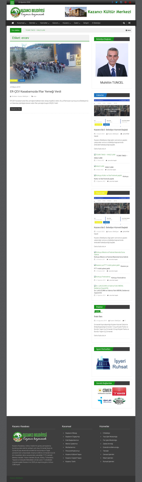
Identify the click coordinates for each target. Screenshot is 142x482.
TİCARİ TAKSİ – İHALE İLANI (35, 30)
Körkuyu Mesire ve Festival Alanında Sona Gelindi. (111, 257)
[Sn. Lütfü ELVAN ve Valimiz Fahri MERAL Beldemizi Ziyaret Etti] (111, 287)
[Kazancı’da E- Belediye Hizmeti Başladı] (112, 113)
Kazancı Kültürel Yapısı (73, 454)
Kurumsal (20, 23)
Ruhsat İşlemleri (108, 461)
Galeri (76, 23)
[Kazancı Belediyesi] (13, 23)
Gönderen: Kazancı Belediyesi (20, 96)
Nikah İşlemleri (108, 458)
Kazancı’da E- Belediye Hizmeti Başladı (111, 130)
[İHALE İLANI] (99, 166)
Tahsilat (105, 451)
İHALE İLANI (109, 167)
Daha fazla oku (99, 149)
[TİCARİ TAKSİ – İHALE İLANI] (104, 154)
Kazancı (66, 23)
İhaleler (98, 311)
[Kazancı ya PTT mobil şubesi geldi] (107, 265)
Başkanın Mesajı (71, 433)
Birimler (32, 23)
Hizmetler (43, 23)
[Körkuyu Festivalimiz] (102, 277)
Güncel (55, 23)
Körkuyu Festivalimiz (118, 278)
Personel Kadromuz (73, 451)
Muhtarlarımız (70, 447)
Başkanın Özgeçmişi (73, 437)
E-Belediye (96, 23)
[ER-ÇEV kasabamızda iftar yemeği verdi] (45, 63)
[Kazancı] (29, 437)
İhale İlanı (98, 316)
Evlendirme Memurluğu (111, 447)
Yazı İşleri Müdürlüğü (110, 437)
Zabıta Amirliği (108, 444)
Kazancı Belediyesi (113, 134)
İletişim (86, 23)
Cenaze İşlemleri (108, 454)
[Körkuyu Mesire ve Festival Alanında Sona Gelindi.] (111, 253)
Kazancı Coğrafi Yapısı (73, 458)
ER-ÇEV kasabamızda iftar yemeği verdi (35, 91)
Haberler (21, 80)
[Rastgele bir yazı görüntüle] (129, 23)
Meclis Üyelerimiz (72, 444)
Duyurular (14, 80)
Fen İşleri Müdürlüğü (110, 440)
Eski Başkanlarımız (72, 440)
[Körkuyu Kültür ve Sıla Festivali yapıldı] (108, 175)
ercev (35, 96)
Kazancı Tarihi (70, 461)
